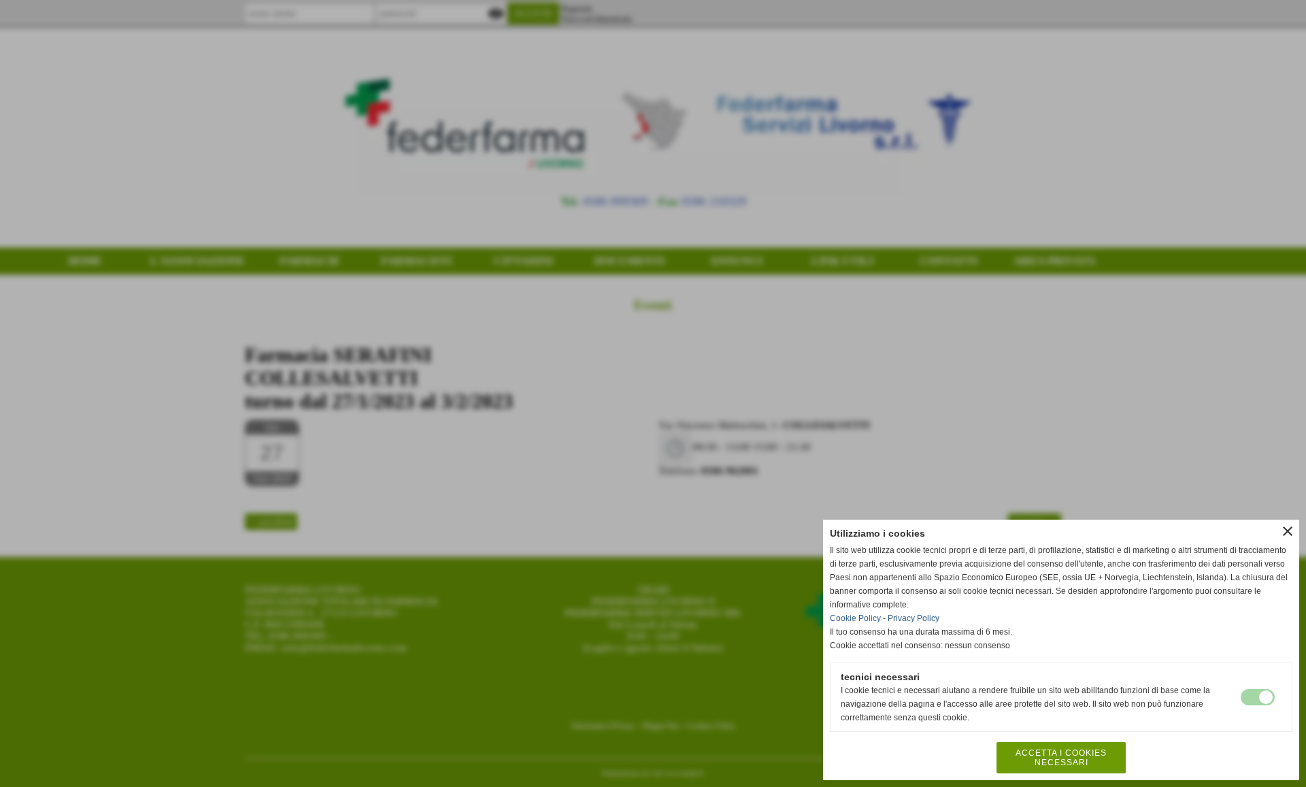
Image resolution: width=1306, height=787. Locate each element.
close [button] (1287, 531)
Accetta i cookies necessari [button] (1061, 757)
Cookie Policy (855, 618)
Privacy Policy (913, 618)
